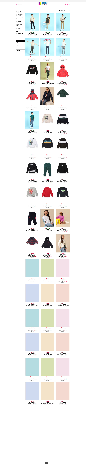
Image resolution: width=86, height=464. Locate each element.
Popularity (63, 10)
